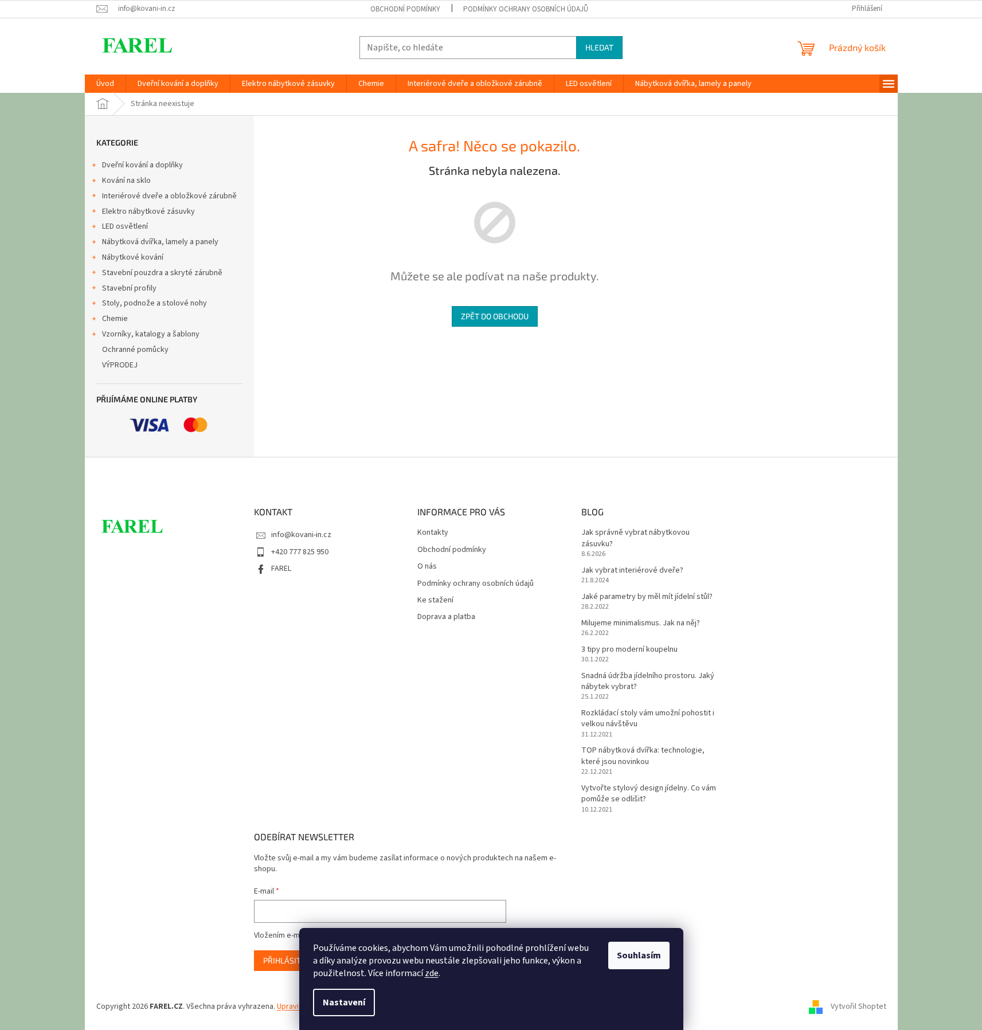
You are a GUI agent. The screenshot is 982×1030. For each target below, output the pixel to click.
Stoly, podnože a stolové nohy (154, 303)
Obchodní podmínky (405, 9)
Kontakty (432, 532)
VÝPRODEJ (120, 365)
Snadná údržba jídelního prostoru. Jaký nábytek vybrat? (647, 681)
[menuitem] (105, 84)
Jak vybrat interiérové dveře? (632, 570)
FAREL (281, 568)
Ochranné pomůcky (135, 349)
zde (432, 973)
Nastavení (344, 1002)
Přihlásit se (287, 960)
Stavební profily (129, 288)
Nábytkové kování (132, 257)
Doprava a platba (446, 617)
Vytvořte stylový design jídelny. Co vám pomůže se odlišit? (648, 794)
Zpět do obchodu (495, 316)
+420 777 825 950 (299, 552)
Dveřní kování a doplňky (142, 165)
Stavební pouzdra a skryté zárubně (162, 273)
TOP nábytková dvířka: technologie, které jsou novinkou (643, 756)
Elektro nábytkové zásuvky (148, 211)
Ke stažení (435, 600)
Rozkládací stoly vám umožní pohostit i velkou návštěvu (647, 719)
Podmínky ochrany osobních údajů (525, 9)
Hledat (599, 47)
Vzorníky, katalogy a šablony (150, 334)
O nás (427, 566)
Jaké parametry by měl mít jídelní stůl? (647, 597)
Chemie (115, 318)
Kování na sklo (126, 180)
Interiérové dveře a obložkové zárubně (169, 196)
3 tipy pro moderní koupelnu (629, 649)
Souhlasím (639, 955)
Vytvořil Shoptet (858, 1006)
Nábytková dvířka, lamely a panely (160, 242)
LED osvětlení (125, 226)
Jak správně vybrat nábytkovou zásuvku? (635, 538)
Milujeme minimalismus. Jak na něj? (640, 623)
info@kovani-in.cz (301, 535)
